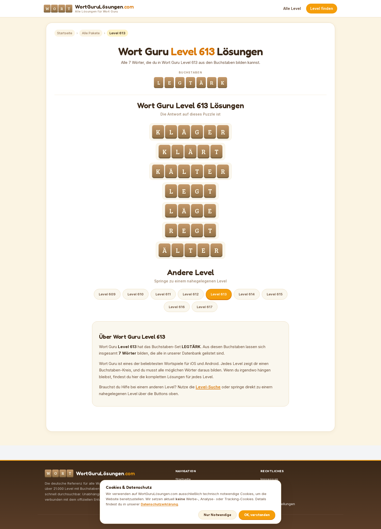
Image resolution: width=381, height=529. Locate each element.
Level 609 (107, 294)
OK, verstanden (257, 515)
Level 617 (205, 307)
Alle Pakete (91, 33)
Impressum (269, 479)
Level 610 (136, 294)
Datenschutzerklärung (159, 504)
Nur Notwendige (217, 515)
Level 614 (247, 294)
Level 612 (191, 294)
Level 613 (219, 294)
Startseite (64, 33)
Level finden (321, 8)
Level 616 (177, 307)
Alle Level (292, 8)
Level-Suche (208, 386)
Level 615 (275, 294)
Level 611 (163, 294)
